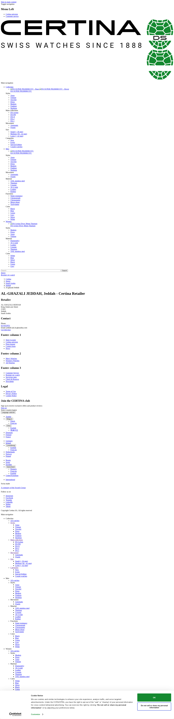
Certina (8, 279)
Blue (12, 211)
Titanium (13, 183)
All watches (14, 521)
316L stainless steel (17, 181)
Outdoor (13, 106)
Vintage (13, 98)
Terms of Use (11, 391)
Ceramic (13, 185)
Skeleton (13, 108)
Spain (8, 462)
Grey (12, 215)
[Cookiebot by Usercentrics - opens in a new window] (15, 714)
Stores (8, 281)
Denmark (9, 433)
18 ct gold (14, 187)
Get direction (6, 330)
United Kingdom (12, 476)
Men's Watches (11, 359)
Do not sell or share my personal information (154, 706)
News (8, 348)
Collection (9, 87)
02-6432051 (5, 326)
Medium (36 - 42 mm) (18, 134)
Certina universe (12, 14)
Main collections (16, 540)
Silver (12, 217)
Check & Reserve (12, 379)
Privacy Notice (11, 394)
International (10, 480)
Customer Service (12, 373)
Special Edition (16, 145)
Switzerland (11, 467)
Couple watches (16, 147)
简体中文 (14, 430)
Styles (12, 523)
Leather (13, 189)
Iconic (12, 142)
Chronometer (15, 200)
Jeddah (8, 285)
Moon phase (15, 202)
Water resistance (16, 196)
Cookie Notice (11, 396)
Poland (8, 456)
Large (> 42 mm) (16, 136)
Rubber (13, 192)
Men (7, 149)
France (8, 437)
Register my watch (13, 375)
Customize (35, 714)
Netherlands (10, 452)
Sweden (9, 465)
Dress (12, 102)
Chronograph (15, 198)
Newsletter (10, 381)
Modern (13, 104)
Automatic (14, 125)
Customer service (12, 16)
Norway (9, 454)
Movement (14, 553)
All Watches (10, 363)
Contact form (11, 346)
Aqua (12, 95)
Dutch (12, 421)
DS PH (13, 115)
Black (12, 209)
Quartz (13, 127)
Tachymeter (14, 204)
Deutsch (13, 469)
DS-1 (12, 121)
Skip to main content (8, 2)
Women (8, 221)
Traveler (13, 100)
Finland (8, 435)
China (9, 426)
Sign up (4, 408)
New (12, 140)
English (13, 428)
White (12, 219)
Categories (14, 568)
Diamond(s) (14, 241)
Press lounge (10, 344)
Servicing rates (11, 377)
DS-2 (12, 119)
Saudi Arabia (10, 283)
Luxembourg (11, 445)
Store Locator (11, 340)
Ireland (8, 443)
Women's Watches (12, 361)
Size (12, 559)
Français (13, 423)
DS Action (14, 113)
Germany (9, 441)
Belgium (9, 419)
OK (154, 697)
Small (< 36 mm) (16, 132)
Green (12, 213)
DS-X (12, 117)
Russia (8, 460)
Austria (8, 417)
